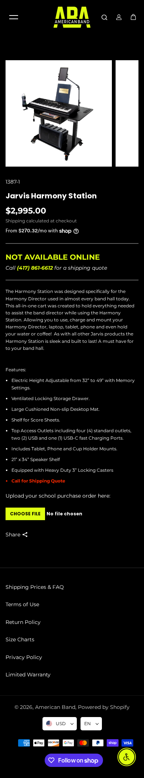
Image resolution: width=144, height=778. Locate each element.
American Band (55, 707)
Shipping (15, 220)
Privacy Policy (24, 657)
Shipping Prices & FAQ (35, 587)
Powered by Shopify (104, 707)
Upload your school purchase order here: (58, 495)
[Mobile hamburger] (14, 17)
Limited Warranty (28, 674)
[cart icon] (133, 17)
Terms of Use (22, 604)
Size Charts (20, 639)
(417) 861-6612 (35, 268)
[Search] (104, 17)
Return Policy (23, 622)
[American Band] (72, 17)
